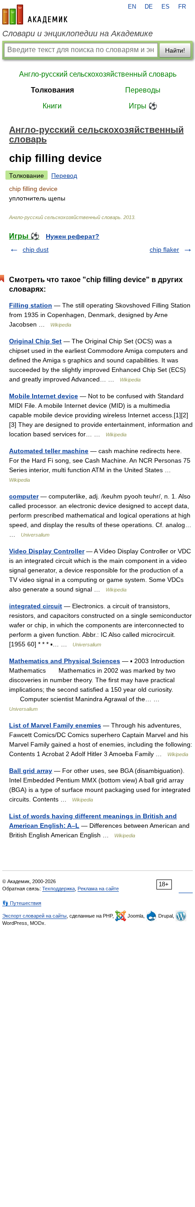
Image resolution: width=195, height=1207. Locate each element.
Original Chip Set (35, 341)
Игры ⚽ (143, 106)
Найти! (175, 50)
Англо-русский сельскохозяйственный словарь (97, 74)
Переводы (143, 90)
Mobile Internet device (43, 396)
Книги (52, 106)
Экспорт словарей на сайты (34, 916)
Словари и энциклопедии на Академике (77, 33)
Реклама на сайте (98, 888)
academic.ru (35, 14)
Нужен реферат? (72, 236)
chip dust (36, 249)
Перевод (64, 175)
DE (149, 7)
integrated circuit (35, 606)
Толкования (52, 90)
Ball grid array (30, 770)
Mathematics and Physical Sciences (64, 661)
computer (24, 496)
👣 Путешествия (21, 903)
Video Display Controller (46, 551)
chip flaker (164, 249)
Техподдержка (58, 888)
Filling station (30, 305)
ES (165, 7)
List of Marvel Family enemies (55, 725)
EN (132, 7)
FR (182, 7)
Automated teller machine (48, 450)
